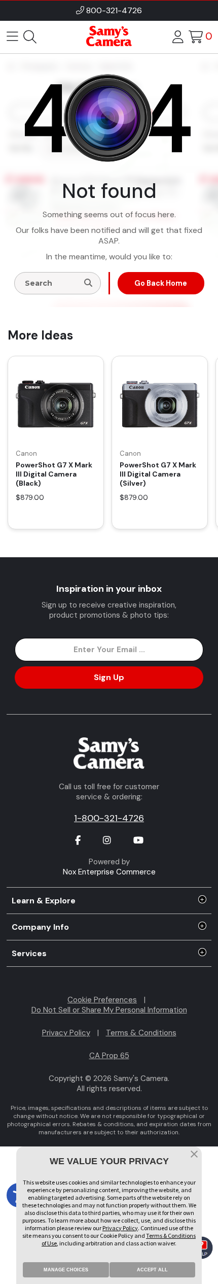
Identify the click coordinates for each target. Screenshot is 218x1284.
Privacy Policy (66, 1033)
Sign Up (109, 677)
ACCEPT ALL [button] (152, 1269)
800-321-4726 (114, 10)
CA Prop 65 (109, 1056)
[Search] (88, 283)
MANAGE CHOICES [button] (66, 1269)
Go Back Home (160, 283)
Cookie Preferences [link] (102, 1000)
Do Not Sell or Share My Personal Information (109, 1010)
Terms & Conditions (141, 1033)
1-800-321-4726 (109, 818)
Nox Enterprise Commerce (109, 872)
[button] (194, 1155)
